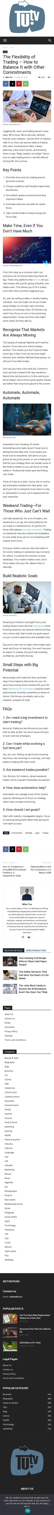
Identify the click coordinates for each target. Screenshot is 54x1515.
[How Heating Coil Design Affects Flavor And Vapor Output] (10, 961)
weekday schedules (32, 529)
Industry (9, 1143)
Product (8, 1195)
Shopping (9, 1212)
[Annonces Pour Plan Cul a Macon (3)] (10, 1332)
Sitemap (9, 1035)
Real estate (10, 1199)
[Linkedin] (30, 937)
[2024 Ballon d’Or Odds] (10, 1346)
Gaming (8, 1131)
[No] (50, 1504)
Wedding (9, 1259)
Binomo (37, 279)
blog (12, 47)
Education (9, 1101)
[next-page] (9, 999)
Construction (11, 1092)
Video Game (10, 1251)
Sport (7, 1221)
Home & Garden (12, 1139)
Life (6, 1161)
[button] (5, 40)
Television (9, 1229)
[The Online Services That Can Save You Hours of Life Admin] (10, 975)
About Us (9, 1014)
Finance (8, 1118)
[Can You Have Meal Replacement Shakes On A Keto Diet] (10, 1319)
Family (8, 1109)
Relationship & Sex (14, 1204)
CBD (7, 1083)
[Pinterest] (19, 84)
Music (7, 1178)
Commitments (16, 833)
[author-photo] (27, 900)
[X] (12, 84)
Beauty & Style (11, 1058)
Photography (11, 1191)
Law (6, 1156)
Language (9, 1152)
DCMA (8, 1022)
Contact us (10, 1018)
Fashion (8, 1113)
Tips (7, 1238)
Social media (11, 1216)
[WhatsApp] (26, 84)
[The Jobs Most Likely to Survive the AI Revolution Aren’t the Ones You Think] (10, 989)
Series (8, 1208)
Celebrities (10, 1088)
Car (6, 1075)
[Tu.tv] (27, 18)
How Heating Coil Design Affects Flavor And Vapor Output (33, 961)
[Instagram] (24, 937)
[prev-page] (4, 999)
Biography (9, 1062)
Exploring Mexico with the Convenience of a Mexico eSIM (41, 869)
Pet (6, 1186)
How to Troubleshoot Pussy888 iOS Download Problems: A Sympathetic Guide (14, 871)
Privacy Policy (11, 1031)
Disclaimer (10, 1027)
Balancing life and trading (21, 688)
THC (6, 1234)
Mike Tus (8, 77)
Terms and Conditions (15, 1040)
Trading (45, 833)
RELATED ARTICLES (14, 950)
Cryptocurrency (12, 1096)
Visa (6, 1255)
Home (5, 47)
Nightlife (9, 1182)
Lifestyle (9, 1165)
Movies (8, 1174)
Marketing (9, 1169)
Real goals (39, 626)
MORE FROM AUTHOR (36, 950)
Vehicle (8, 1247)
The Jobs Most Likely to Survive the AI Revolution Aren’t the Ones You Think (33, 988)
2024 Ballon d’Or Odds (30, 1343)
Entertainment (12, 1105)
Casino (8, 1079)
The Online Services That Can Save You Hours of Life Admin (34, 975)
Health (8, 1135)
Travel (8, 1242)
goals (37, 833)
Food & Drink (11, 1122)
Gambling (9, 1126)
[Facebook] (6, 84)
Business (9, 1070)
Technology (10, 1225)
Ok (27, 1511)
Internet (8, 1148)
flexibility (28, 833)
